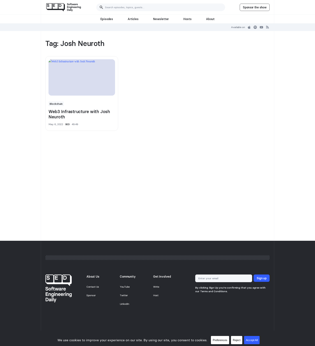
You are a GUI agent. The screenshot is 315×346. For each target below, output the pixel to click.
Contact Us (92, 286)
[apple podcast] (249, 27)
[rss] (268, 27)
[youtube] (261, 27)
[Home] (63, 7)
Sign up (262, 278)
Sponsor (91, 295)
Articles (133, 19)
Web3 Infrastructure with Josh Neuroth (79, 114)
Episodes (106, 19)
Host (155, 295)
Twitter (124, 295)
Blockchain (56, 103)
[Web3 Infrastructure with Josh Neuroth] (81, 77)
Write (156, 286)
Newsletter (161, 19)
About (210, 19)
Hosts (187, 19)
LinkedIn (124, 304)
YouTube (125, 286)
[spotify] (255, 27)
